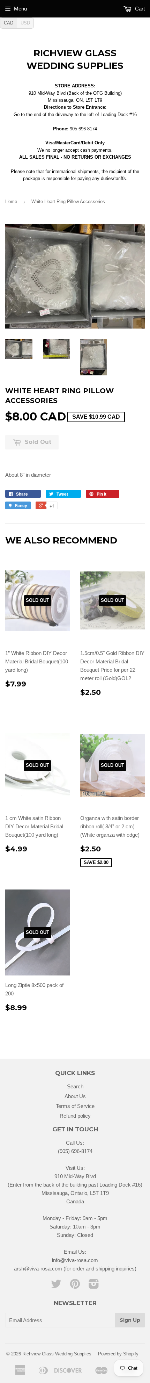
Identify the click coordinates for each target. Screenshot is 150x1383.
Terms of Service (75, 1106)
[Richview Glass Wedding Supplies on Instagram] (94, 1286)
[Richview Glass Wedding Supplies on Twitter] (56, 1286)
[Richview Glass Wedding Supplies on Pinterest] (75, 1286)
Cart (139, 9)
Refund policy (75, 1116)
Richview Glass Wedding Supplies (75, 59)
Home (11, 201)
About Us (75, 1096)
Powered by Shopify (118, 1353)
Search (75, 1086)
